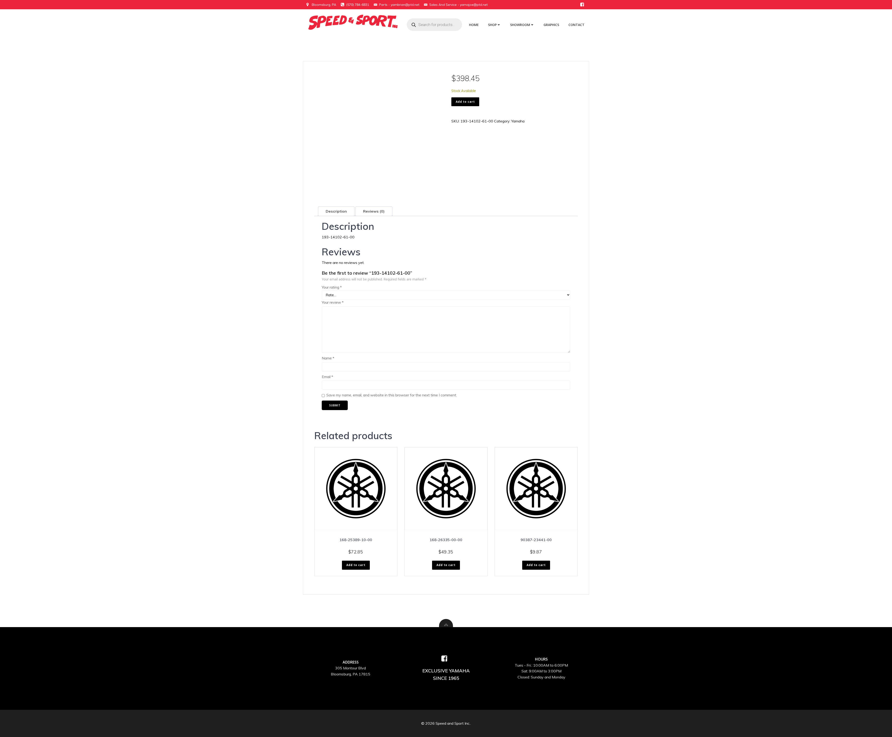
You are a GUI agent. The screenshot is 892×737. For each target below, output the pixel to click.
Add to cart (465, 102)
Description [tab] (336, 211)
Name (328, 358)
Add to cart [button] (355, 565)
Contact (576, 25)
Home (474, 25)
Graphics (551, 25)
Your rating (332, 287)
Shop (492, 25)
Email (327, 376)
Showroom (520, 25)
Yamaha (518, 121)
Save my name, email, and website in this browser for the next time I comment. (391, 395)
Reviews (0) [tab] (374, 211)
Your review (333, 302)
